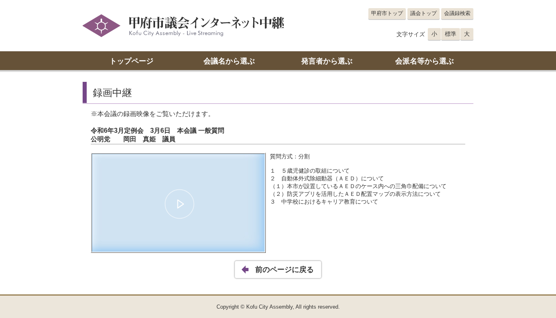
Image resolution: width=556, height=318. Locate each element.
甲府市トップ (387, 13)
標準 (450, 34)
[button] (179, 204)
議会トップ (423, 13)
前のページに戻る (284, 269)
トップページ (131, 61)
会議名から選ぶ (229, 61)
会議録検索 (457, 13)
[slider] (178, 232)
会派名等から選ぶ (424, 61)
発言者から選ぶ (326, 61)
